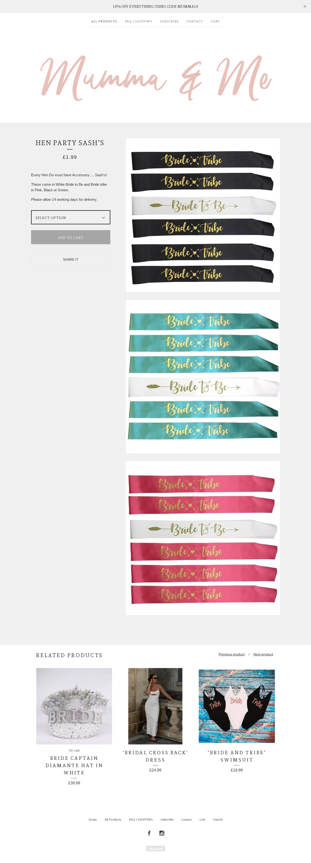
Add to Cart (71, 238)
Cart (215, 21)
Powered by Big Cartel (155, 848)
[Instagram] (162, 833)
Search (217, 819)
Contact (194, 21)
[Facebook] (149, 833)
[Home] (155, 72)
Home (93, 819)
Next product (263, 654)
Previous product (232, 654)
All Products (104, 21)
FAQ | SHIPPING (138, 21)
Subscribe (169, 21)
